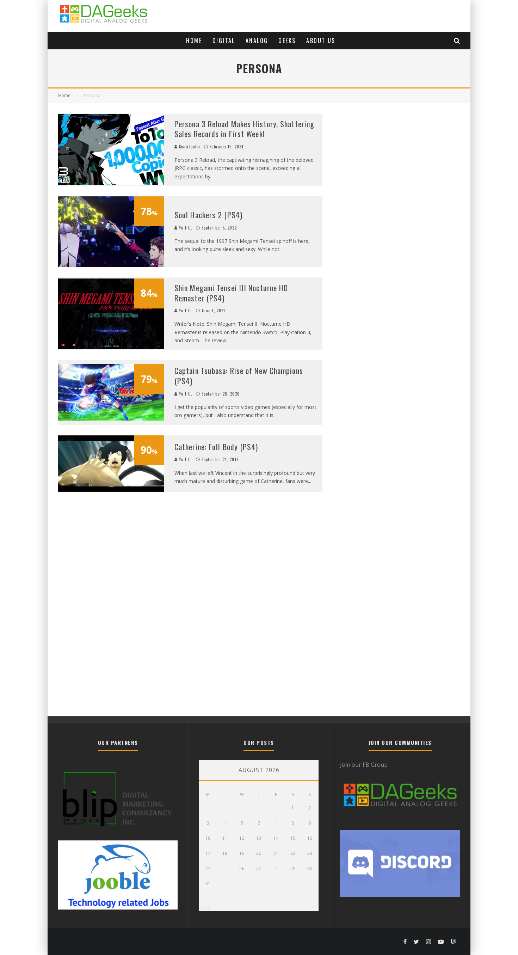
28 (275, 868)
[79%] (111, 418)
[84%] (111, 347)
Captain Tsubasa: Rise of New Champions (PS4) (238, 375)
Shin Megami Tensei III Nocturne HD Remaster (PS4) (231, 293)
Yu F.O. (185, 228)
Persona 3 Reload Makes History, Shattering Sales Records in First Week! (244, 129)
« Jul (204, 907)
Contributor (189, 146)
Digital (223, 40)
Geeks (287, 40)
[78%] (111, 265)
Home (194, 40)
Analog (257, 40)
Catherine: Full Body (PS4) (216, 446)
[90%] (111, 490)
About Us (320, 40)
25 (224, 868)
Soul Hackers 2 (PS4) (208, 214)
